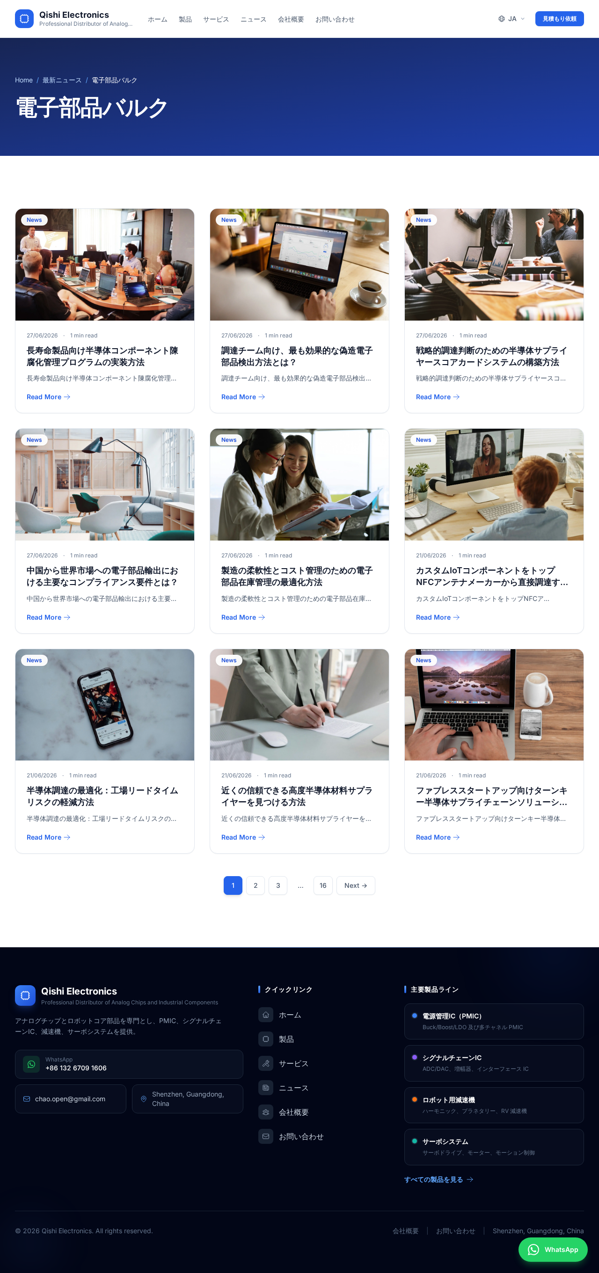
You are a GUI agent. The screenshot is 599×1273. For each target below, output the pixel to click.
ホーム (158, 19)
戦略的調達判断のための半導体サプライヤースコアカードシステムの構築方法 (492, 356)
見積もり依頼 (560, 18)
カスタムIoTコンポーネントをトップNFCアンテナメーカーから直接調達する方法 (492, 576)
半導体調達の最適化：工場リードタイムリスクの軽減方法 (102, 796)
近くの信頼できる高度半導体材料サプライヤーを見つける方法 (297, 796)
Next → (355, 885)
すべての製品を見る (433, 1179)
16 (323, 885)
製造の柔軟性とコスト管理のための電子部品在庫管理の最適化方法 (297, 576)
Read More (44, 397)
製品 (185, 19)
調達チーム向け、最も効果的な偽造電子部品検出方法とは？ (297, 356)
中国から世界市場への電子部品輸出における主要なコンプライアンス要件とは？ (102, 576)
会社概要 (291, 19)
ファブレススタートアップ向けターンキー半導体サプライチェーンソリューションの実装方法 (492, 796)
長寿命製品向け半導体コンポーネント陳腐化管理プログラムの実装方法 (102, 356)
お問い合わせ (335, 19)
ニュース (254, 19)
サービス (216, 19)
